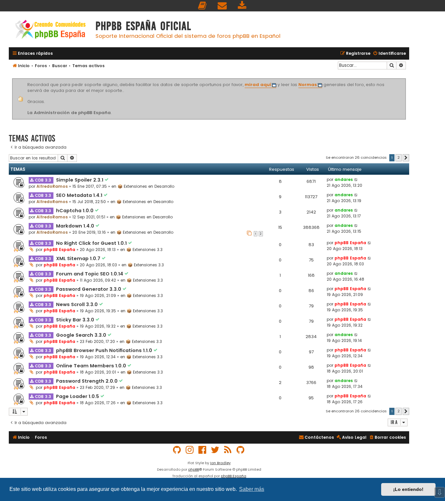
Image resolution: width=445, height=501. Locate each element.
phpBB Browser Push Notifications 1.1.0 (104, 350)
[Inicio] (50, 30)
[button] (406, 157)
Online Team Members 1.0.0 (91, 365)
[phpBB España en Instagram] (190, 450)
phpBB (193, 469)
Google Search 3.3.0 (82, 335)
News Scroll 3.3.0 (77, 304)
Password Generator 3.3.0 (89, 289)
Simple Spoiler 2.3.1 (80, 180)
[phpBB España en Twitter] (215, 450)
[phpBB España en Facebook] (202, 450)
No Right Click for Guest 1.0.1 (92, 243)
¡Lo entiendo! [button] (408, 489)
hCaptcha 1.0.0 (75, 210)
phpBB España (59, 249)
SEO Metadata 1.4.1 (80, 195)
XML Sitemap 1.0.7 (79, 258)
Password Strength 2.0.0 (87, 381)
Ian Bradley (220, 462)
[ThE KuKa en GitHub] (241, 450)
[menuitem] (202, 5)
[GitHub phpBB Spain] (177, 450)
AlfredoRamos (52, 186)
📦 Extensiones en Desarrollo (146, 186)
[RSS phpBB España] (228, 450)
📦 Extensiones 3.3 (144, 249)
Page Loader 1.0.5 (78, 396)
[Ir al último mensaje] (356, 180)
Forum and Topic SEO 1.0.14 (90, 274)
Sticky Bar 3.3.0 (75, 320)
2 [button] (398, 157)
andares (344, 179)
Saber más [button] (251, 489)
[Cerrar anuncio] (405, 79)
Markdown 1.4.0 (75, 226)
